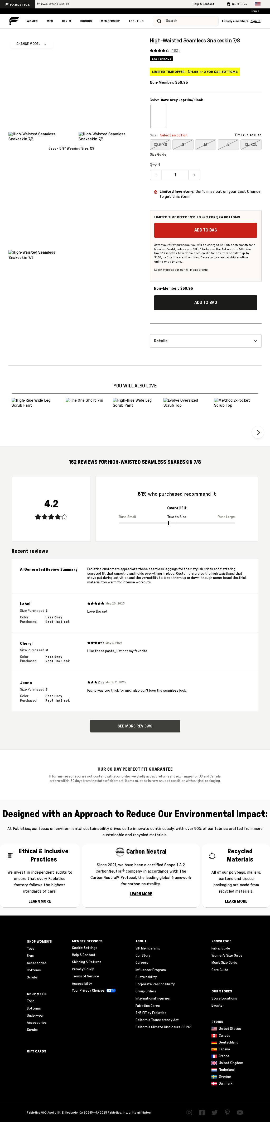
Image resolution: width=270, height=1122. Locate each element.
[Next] (258, 432)
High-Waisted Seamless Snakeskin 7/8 (195, 40)
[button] (241, 21)
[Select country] (257, 4)
